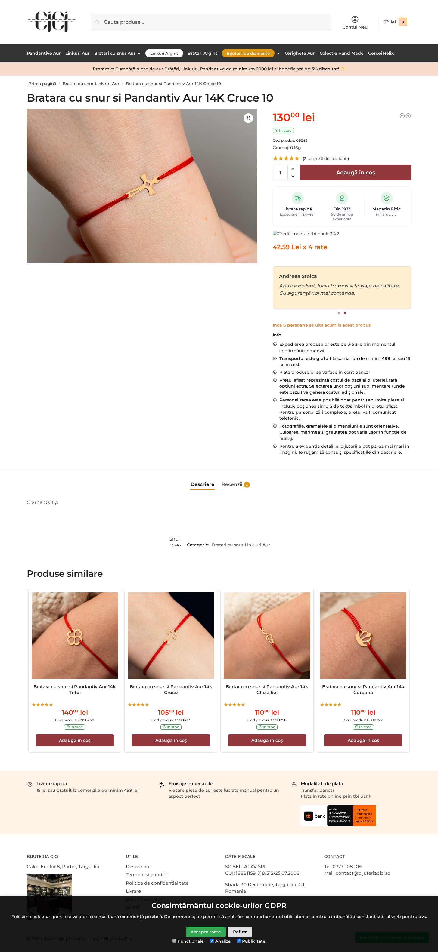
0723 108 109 (347, 866)
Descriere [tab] (202, 484)
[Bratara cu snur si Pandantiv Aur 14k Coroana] (363, 635)
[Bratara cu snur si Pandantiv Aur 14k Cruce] (171, 635)
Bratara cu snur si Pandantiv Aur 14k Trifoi (74, 690)
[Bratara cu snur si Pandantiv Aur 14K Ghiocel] (408, 116)
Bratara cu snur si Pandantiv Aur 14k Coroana (363, 690)
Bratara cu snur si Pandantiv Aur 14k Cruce (171, 690)
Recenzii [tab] (235, 484)
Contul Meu (355, 27)
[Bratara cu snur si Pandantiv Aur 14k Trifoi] (75, 635)
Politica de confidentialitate (157, 883)
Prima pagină (42, 83)
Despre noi (138, 866)
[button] (293, 169)
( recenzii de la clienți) (326, 159)
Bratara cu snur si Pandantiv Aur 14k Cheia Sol (267, 690)
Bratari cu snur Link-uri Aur (91, 83)
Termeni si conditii (147, 874)
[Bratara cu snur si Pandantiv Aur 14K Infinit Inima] (402, 116)
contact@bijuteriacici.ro (363, 873)
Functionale (191, 941)
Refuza (240, 932)
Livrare (133, 891)
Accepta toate (206, 932)
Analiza (223, 941)
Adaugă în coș (355, 172)
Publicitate (254, 941)
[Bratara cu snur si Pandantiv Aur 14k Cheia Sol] (267, 635)
